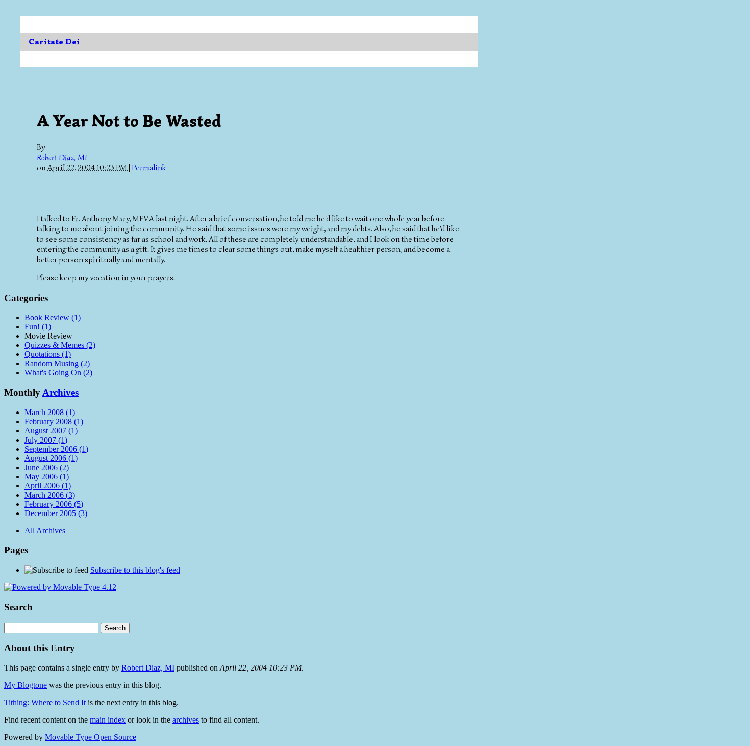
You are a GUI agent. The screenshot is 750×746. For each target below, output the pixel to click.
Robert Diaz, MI (62, 157)
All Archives (44, 530)
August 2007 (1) (51, 430)
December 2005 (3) (55, 513)
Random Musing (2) (57, 363)
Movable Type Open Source (90, 737)
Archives (60, 392)
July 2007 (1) (45, 439)
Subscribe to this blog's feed (135, 569)
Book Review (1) (52, 317)
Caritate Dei (54, 42)
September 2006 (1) (56, 449)
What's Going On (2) (58, 372)
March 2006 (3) (49, 495)
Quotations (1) (47, 354)
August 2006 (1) (51, 458)
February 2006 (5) (53, 504)
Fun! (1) (37, 326)
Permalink (149, 168)
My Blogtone (25, 685)
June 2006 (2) (46, 467)
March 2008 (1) (49, 412)
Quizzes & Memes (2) (59, 345)
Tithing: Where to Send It (45, 702)
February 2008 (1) (53, 421)
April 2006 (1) (47, 485)
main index (108, 719)
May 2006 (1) (46, 476)
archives (185, 719)
